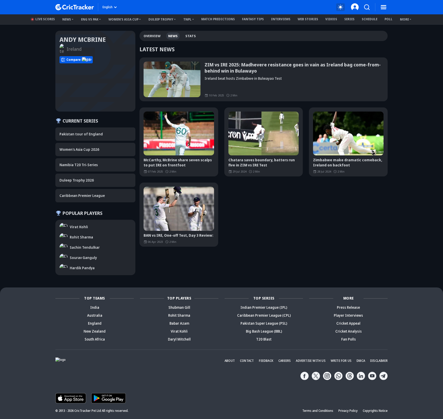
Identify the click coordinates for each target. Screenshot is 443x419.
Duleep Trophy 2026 (76, 180)
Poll (388, 19)
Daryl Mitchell (179, 339)
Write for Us (341, 360)
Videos (331, 19)
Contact (247, 360)
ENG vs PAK (89, 19)
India (94, 307)
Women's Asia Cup (123, 19)
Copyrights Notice (375, 410)
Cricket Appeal (348, 323)
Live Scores (45, 19)
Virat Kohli (179, 331)
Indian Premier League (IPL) (263, 307)
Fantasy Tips (253, 19)
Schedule (369, 19)
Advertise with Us (310, 360)
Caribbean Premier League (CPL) (264, 315)
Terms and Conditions (317, 410)
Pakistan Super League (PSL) (263, 323)
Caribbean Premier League (82, 195)
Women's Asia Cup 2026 (79, 149)
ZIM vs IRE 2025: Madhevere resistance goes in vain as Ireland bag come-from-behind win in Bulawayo (293, 68)
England (95, 323)
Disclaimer (379, 360)
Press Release (348, 307)
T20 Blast (263, 339)
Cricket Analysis (348, 331)
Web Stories (308, 19)
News (66, 19)
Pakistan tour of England (81, 134)
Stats (190, 36)
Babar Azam (179, 323)
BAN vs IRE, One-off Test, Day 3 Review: (178, 235)
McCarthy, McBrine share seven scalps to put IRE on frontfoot (178, 162)
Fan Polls (348, 339)
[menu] (383, 7)
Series (349, 19)
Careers (284, 360)
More (404, 19)
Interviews (280, 19)
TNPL (187, 19)
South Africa (95, 339)
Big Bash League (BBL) (264, 331)
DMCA (361, 360)
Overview (152, 36)
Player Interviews (348, 315)
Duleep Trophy (160, 19)
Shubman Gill (179, 307)
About (230, 360)
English (108, 7)
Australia (94, 315)
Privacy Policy (348, 410)
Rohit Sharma (179, 315)
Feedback (266, 360)
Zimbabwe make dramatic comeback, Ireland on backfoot (347, 162)
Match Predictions (218, 19)
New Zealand (95, 331)
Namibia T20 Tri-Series (78, 164)
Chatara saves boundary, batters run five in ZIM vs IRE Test (261, 162)
